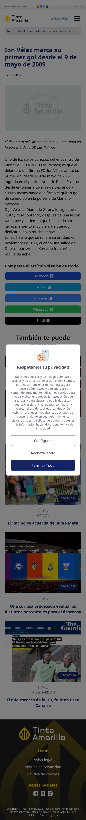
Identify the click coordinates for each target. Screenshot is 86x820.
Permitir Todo (43, 465)
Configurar (43, 440)
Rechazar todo (43, 453)
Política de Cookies (48, 420)
